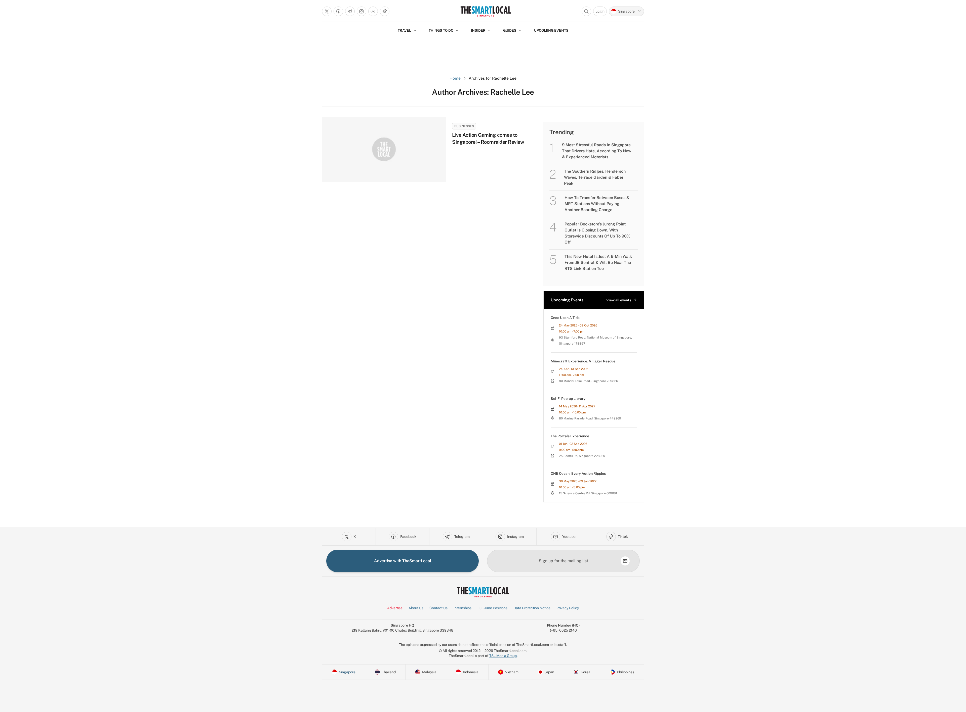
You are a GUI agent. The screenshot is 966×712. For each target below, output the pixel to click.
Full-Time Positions (492, 608)
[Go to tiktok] (384, 11)
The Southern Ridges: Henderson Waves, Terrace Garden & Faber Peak (595, 177)
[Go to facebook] (338, 11)
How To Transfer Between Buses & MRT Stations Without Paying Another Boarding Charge (597, 203)
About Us (416, 608)
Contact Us (438, 608)
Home (455, 78)
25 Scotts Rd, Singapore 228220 (582, 456)
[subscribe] (625, 560)
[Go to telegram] (350, 11)
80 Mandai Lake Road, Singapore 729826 (588, 381)
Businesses (464, 126)
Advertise (395, 608)
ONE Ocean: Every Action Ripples (578, 473)
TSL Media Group (503, 656)
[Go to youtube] (373, 11)
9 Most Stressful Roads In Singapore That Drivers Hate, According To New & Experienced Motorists (596, 151)
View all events (618, 300)
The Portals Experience (570, 436)
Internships (462, 608)
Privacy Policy (567, 608)
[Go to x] (327, 11)
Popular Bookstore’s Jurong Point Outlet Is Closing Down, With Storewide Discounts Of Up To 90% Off (597, 233)
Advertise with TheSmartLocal (402, 560)
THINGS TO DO (441, 30)
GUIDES (509, 30)
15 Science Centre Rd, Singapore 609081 (588, 493)
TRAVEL (404, 30)
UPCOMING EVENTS (551, 30)
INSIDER (478, 30)
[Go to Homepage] (485, 11)
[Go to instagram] (361, 11)
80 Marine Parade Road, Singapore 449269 (590, 418)
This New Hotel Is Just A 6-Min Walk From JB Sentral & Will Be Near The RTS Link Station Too (598, 262)
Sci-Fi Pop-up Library (568, 399)
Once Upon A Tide (565, 318)
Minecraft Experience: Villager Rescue (583, 361)
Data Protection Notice (531, 608)
